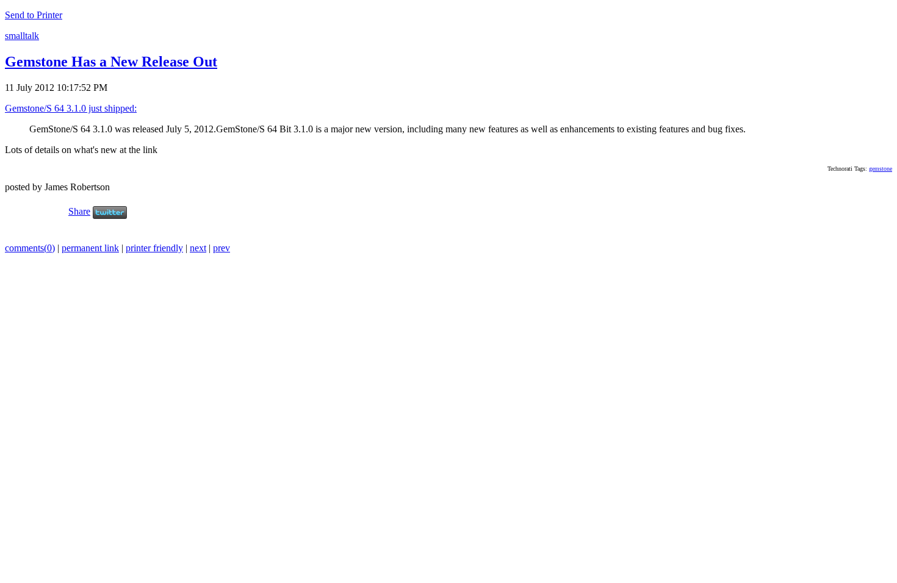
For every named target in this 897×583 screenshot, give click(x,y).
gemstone (880, 168)
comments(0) (30, 248)
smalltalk (22, 35)
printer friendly (154, 248)
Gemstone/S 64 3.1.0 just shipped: (71, 108)
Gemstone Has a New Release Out (111, 62)
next (198, 248)
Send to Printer (33, 15)
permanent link (90, 248)
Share (79, 211)
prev (221, 248)
